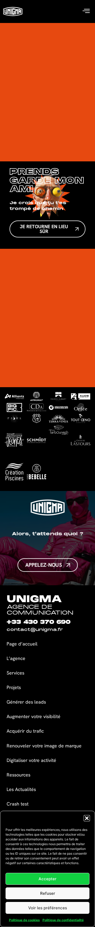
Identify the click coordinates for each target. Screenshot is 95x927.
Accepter (47, 878)
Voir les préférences (47, 907)
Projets (14, 687)
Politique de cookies (24, 920)
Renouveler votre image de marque (44, 746)
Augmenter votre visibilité (33, 716)
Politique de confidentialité (63, 920)
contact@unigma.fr (35, 630)
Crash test (17, 804)
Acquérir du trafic (25, 731)
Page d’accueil (22, 644)
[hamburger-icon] (86, 11)
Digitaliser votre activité (32, 760)
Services (15, 673)
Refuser (47, 893)
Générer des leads (26, 702)
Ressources (18, 775)
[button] (86, 818)
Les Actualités (21, 789)
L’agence (16, 658)
